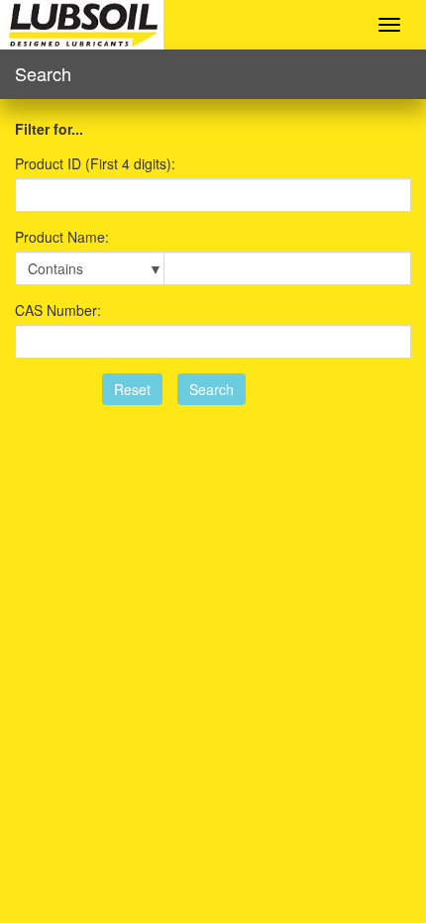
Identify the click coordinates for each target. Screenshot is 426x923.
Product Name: (62, 237)
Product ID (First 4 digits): (95, 163)
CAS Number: (58, 310)
